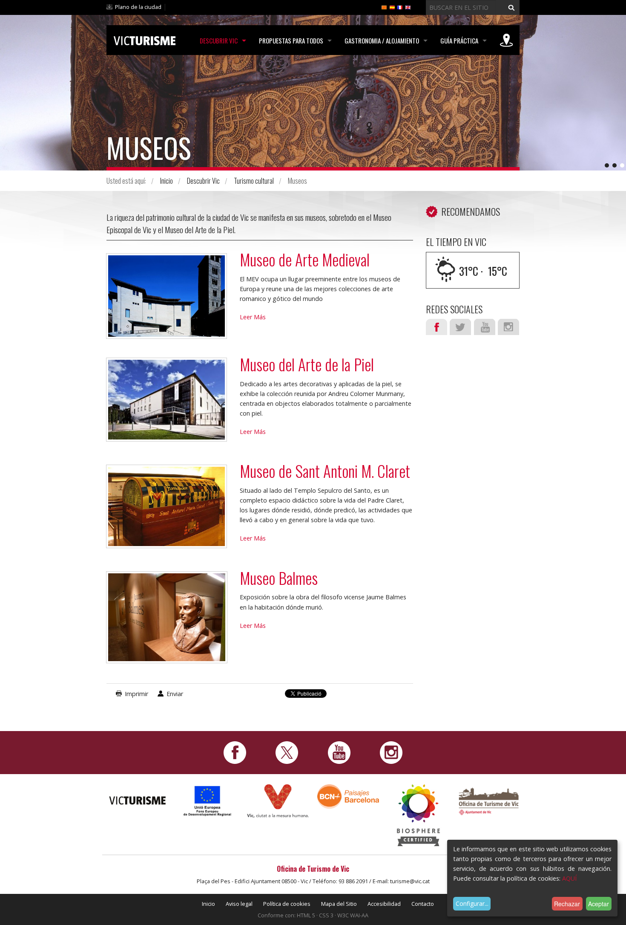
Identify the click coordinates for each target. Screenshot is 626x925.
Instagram (508, 327)
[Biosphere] (418, 815)
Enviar (175, 694)
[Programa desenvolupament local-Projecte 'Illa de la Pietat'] (207, 801)
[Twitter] (287, 752)
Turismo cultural (254, 181)
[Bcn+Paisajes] (348, 796)
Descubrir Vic (219, 40)
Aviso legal (239, 904)
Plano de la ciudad (138, 7)
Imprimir (136, 694)
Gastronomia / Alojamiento (382, 40)
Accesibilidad (384, 904)
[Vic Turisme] (144, 39)
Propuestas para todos (291, 40)
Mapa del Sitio (339, 904)
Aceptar (598, 903)
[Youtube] (339, 752)
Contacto (422, 904)
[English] (408, 7)
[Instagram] (391, 752)
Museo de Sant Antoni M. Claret (325, 471)
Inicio (166, 181)
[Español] (392, 7)
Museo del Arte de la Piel (307, 364)
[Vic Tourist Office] (489, 800)
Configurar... (472, 903)
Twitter (460, 327)
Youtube (484, 327)
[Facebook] (235, 752)
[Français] (400, 7)
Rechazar (567, 903)
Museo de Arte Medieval (305, 259)
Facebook (436, 327)
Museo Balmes (279, 578)
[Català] (384, 7)
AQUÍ (569, 878)
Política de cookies (286, 904)
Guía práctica (459, 40)
